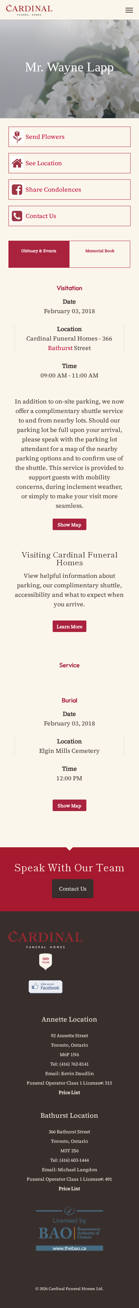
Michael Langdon (77, 1169)
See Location (44, 163)
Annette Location (69, 1019)
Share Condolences (53, 189)
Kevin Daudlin (77, 1073)
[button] (129, 9)
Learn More (69, 626)
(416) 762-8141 (74, 1064)
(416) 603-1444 (74, 1160)
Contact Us (41, 216)
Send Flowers (45, 136)
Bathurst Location (69, 1115)
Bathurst (60, 348)
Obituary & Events (38, 251)
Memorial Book (99, 251)
